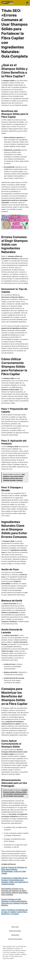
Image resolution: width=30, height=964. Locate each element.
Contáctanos (15, 935)
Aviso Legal (15, 926)
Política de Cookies (15, 930)
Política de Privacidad (15, 939)
